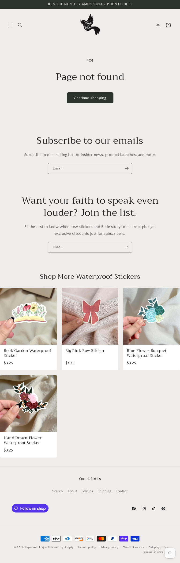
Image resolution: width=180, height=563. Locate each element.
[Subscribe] (127, 168)
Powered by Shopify (61, 547)
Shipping (104, 491)
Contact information (156, 552)
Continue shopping (90, 98)
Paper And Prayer (36, 547)
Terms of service (133, 547)
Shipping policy (159, 547)
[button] (10, 25)
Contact (122, 491)
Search (57, 491)
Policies (87, 491)
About (72, 491)
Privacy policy (110, 547)
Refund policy (87, 547)
